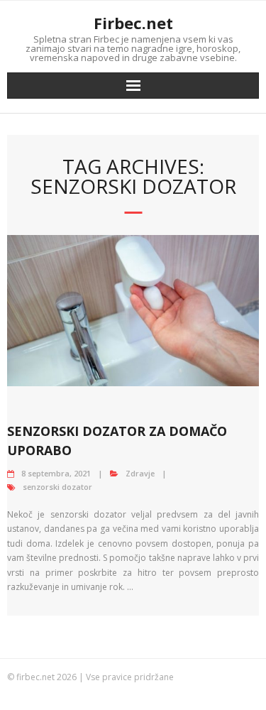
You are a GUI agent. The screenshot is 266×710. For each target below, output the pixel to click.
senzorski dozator (57, 486)
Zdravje (140, 473)
